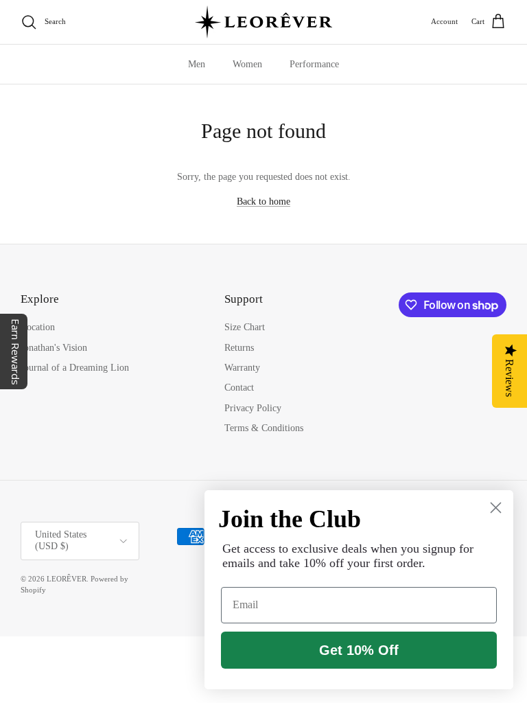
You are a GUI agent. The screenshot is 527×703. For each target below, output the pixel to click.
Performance (314, 64)
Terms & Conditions (263, 428)
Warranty (242, 367)
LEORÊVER (66, 579)
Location (38, 327)
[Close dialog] (496, 508)
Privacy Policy (252, 408)
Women (247, 64)
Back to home (263, 201)
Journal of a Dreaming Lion (75, 367)
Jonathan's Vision (54, 348)
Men (196, 64)
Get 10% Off (359, 650)
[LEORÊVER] (263, 21)
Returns (239, 348)
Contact (239, 387)
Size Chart (244, 327)
